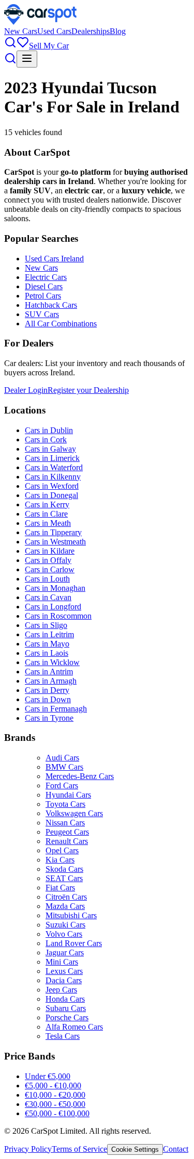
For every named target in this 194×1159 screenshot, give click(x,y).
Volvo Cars (64, 934)
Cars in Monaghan (55, 588)
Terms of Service (79, 1149)
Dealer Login (26, 390)
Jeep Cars (61, 989)
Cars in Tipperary (53, 532)
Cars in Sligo (46, 625)
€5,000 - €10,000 (53, 1085)
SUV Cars (42, 314)
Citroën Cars (66, 896)
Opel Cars (62, 850)
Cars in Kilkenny (53, 476)
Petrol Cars (43, 295)
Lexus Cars (64, 971)
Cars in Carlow (49, 569)
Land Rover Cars (74, 943)
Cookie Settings (135, 1149)
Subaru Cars (66, 1008)
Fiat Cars (60, 887)
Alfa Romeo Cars (74, 1026)
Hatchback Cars (51, 305)
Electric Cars (46, 277)
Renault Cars (67, 841)
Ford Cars (62, 785)
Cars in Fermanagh (56, 708)
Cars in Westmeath (55, 541)
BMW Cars (64, 767)
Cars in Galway (50, 448)
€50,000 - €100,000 (57, 1113)
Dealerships (90, 31)
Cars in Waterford (54, 467)
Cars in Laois (46, 653)
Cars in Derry (47, 690)
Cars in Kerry (47, 504)
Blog (118, 31)
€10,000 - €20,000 (55, 1094)
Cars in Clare (46, 513)
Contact (175, 1149)
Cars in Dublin (49, 430)
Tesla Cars (63, 1036)
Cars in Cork (46, 439)
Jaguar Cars (65, 952)
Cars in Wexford (52, 486)
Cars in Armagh (51, 680)
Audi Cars (62, 757)
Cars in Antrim (49, 671)
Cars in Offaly (48, 560)
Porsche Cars (67, 1017)
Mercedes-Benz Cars (80, 776)
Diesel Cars (44, 286)
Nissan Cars (65, 822)
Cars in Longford (53, 606)
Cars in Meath (48, 523)
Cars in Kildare (49, 551)
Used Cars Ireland (54, 258)
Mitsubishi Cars (71, 915)
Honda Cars (65, 999)
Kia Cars (60, 859)
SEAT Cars (64, 878)
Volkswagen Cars (74, 813)
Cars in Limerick (52, 458)
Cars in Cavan (48, 597)
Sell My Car (49, 45)
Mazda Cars (65, 906)
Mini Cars (62, 961)
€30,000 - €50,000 (55, 1104)
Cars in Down (48, 699)
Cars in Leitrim (49, 634)
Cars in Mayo (47, 643)
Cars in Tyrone (49, 718)
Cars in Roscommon (58, 615)
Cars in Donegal (51, 495)
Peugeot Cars (67, 831)
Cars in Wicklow (52, 662)
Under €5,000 (47, 1076)
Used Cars (54, 31)
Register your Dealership (88, 390)
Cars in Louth (47, 578)
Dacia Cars (64, 980)
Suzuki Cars (65, 924)
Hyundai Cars (68, 794)
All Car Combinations (61, 323)
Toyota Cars (65, 804)
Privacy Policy (28, 1149)
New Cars (20, 31)
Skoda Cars (64, 869)
